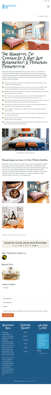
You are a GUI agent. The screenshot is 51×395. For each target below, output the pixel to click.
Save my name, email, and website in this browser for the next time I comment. (25, 311)
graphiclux (5, 234)
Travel (18, 234)
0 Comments (22, 234)
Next (46, 16)
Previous (41, 16)
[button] (38, 353)
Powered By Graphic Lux (32, 381)
